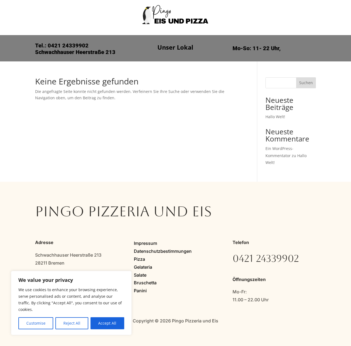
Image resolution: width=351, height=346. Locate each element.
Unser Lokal (175, 48)
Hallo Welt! (275, 116)
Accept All (107, 323)
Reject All (71, 323)
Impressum (145, 243)
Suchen (306, 82)
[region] (71, 303)
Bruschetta (145, 282)
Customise (36, 323)
